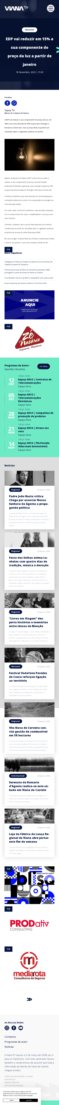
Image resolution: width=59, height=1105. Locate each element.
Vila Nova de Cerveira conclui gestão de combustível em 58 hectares (28, 731)
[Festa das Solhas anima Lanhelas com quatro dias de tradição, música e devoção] (29, 546)
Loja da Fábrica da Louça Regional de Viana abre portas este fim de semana (29, 837)
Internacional (18, 776)
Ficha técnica (10, 1079)
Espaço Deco (24, 386)
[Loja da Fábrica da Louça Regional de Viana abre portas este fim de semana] (29, 822)
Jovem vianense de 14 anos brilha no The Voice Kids (26, 283)
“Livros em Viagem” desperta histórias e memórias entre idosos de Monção (28, 622)
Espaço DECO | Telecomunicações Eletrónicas (29, 398)
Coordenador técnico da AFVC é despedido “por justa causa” (29, 278)
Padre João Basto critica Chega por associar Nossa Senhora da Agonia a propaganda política (29, 501)
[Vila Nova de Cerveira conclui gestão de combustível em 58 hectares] (29, 716)
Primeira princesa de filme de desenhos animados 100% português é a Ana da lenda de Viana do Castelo (27, 271)
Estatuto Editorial (12, 1082)
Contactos (10, 1036)
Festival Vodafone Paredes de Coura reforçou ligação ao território (28, 676)
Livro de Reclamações (14, 1085)
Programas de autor (16, 1041)
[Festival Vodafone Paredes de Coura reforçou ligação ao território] (29, 661)
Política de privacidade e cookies (19, 1076)
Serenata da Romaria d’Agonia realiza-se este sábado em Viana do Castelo (29, 786)
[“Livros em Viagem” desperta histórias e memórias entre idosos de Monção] (29, 607)
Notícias (9, 1046)
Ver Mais (44, 366)
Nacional (29, 29)
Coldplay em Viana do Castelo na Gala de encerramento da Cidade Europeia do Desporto (28, 263)
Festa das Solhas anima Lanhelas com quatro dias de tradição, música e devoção (29, 561)
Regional (15, 489)
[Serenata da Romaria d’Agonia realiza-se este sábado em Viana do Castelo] (29, 771)
